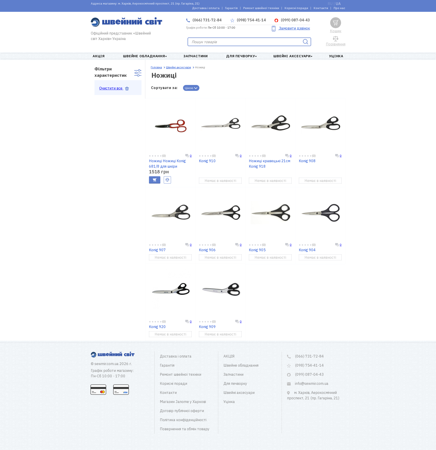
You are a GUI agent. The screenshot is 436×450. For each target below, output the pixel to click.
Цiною (189, 88)
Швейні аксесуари (292, 56)
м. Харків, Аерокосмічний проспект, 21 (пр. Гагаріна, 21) (313, 395)
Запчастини (195, 56)
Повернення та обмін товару (184, 429)
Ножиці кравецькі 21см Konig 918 (269, 164)
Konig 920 (157, 326)
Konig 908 (307, 161)
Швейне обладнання (144, 56)
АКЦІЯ (99, 56)
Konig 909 (207, 326)
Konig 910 (207, 161)
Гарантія (231, 8)
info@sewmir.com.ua (311, 383)
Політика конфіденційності (183, 420)
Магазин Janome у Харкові (183, 401)
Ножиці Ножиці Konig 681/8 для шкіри (167, 164)
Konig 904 (307, 250)
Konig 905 (257, 250)
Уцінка (336, 56)
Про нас (339, 8)
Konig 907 (157, 250)
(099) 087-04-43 (295, 20)
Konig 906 (207, 250)
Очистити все (111, 88)
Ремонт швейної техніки (261, 8)
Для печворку (240, 56)
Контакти (321, 8)
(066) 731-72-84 (207, 20)
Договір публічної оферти (182, 410)
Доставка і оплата (206, 8)
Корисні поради (296, 8)
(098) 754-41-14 (251, 20)
